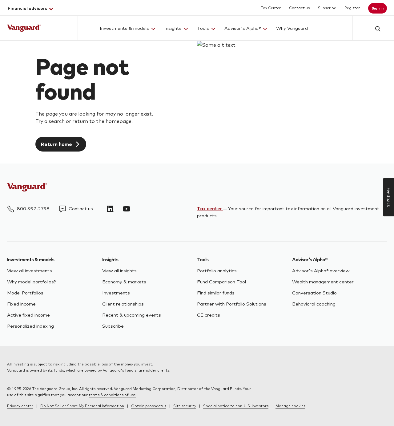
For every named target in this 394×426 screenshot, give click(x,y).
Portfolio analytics (217, 270)
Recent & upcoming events (131, 315)
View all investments (29, 270)
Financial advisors (27, 8)
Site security (184, 405)
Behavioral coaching (314, 304)
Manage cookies (290, 405)
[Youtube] (126, 208)
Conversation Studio (314, 293)
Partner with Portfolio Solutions (231, 304)
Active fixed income (28, 315)
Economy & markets (124, 281)
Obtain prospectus (148, 405)
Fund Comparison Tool (221, 281)
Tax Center (271, 7)
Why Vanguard (292, 28)
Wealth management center (323, 281)
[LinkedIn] (110, 208)
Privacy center (20, 405)
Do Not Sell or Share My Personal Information (82, 405)
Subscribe (327, 7)
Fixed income (21, 304)
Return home (56, 144)
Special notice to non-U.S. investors (235, 405)
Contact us (299, 7)
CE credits (208, 315)
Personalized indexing (30, 326)
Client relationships (123, 304)
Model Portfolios (25, 293)
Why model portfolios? (31, 281)
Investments (116, 293)
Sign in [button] (378, 8)
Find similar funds (216, 293)
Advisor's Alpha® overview (321, 270)
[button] (373, 28)
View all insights (119, 270)
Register (352, 7)
